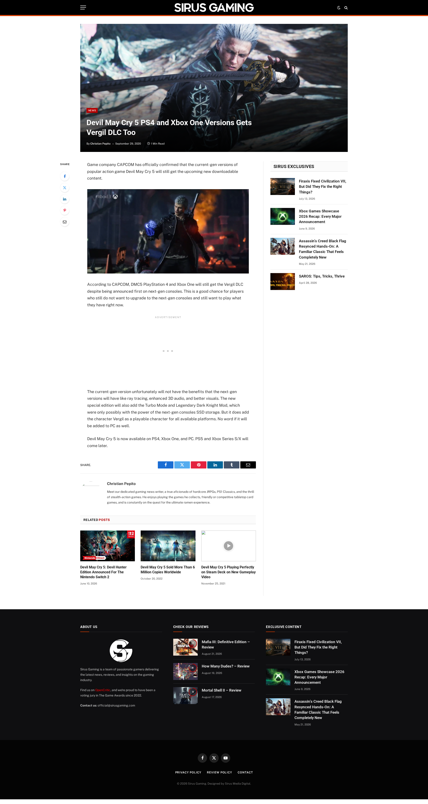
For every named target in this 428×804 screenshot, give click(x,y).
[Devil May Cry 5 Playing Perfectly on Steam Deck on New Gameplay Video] (228, 545)
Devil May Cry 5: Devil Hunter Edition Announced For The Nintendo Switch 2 (103, 572)
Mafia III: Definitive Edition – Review (226, 644)
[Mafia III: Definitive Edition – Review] (185, 647)
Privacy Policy (188, 772)
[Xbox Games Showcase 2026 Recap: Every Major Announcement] (282, 216)
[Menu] (83, 7)
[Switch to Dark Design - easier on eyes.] (339, 7)
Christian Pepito (100, 143)
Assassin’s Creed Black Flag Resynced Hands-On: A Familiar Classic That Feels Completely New (322, 249)
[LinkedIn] (64, 199)
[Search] (346, 7)
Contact (245, 772)
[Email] (64, 221)
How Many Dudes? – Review (226, 666)
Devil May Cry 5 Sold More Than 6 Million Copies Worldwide (168, 569)
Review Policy (219, 772)
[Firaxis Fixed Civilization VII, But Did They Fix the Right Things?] (282, 186)
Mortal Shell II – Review (221, 690)
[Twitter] (64, 187)
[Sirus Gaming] (214, 7)
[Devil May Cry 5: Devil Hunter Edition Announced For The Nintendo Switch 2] (107, 545)
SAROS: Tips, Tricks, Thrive (322, 276)
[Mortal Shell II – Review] (185, 695)
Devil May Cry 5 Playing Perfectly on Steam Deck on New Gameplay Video (228, 572)
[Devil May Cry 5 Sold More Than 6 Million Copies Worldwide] (168, 545)
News (92, 110)
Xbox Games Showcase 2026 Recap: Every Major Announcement (320, 216)
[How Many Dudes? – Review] (185, 671)
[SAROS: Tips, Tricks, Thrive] (282, 281)
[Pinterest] (64, 210)
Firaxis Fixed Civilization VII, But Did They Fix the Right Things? (322, 186)
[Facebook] (64, 176)
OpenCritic (102, 690)
